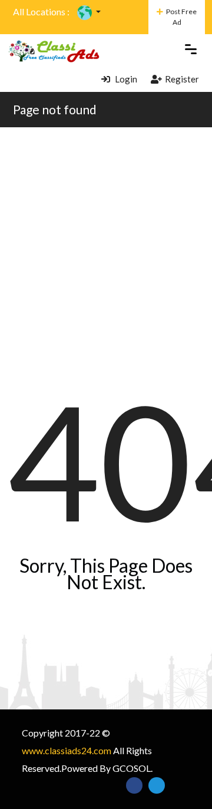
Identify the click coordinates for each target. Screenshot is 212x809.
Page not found (55, 109)
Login (125, 79)
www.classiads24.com (66, 750)
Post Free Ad (181, 17)
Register (182, 79)
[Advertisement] (106, 239)
